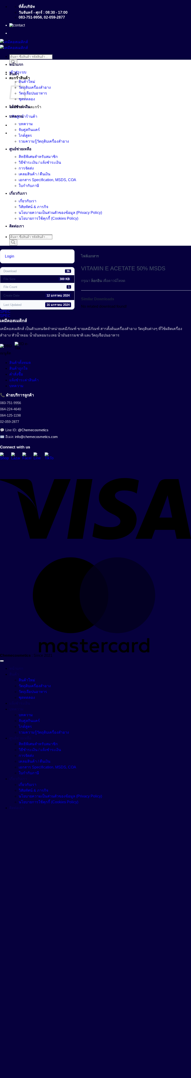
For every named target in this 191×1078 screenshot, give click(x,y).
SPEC (5, 312)
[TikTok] (49, 456)
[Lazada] (15, 456)
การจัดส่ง (26, 168)
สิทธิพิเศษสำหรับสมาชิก (38, 157)
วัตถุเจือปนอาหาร (33, 93)
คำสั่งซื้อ (16, 374)
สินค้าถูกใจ (18, 368)
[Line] (38, 456)
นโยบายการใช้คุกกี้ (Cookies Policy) (48, 218)
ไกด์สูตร (25, 135)
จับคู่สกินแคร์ (29, 130)
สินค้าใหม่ (27, 82)
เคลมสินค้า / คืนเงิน (34, 174)
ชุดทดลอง (27, 99)
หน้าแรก (16, 64)
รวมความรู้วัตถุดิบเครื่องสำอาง (44, 141)
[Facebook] (26, 456)
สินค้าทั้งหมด (20, 363)
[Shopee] (4, 456)
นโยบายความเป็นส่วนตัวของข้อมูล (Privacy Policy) (60, 213)
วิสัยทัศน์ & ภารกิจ (33, 207)
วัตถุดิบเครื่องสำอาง (35, 87)
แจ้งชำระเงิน (19, 107)
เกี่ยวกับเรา (18, 193)
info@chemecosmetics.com (36, 437)
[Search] (13, 242)
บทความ (16, 116)
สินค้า (14, 74)
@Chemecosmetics (33, 430)
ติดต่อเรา (16, 226)
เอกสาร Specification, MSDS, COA (47, 180)
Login (9, 256)
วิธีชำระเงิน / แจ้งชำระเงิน (40, 162)
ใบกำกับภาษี (29, 186)
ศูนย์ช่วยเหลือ (20, 149)
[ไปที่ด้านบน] (2, 661)
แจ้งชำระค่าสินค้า (24, 380)
